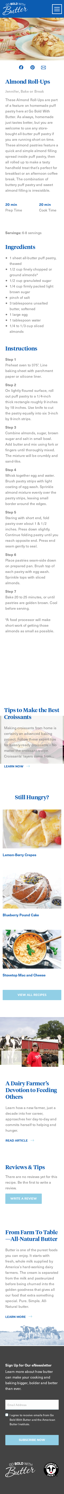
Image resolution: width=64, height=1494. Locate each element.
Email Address (17, 1405)
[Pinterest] (32, 67)
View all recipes (32, 995)
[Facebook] (21, 67)
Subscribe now (32, 1440)
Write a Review (23, 1198)
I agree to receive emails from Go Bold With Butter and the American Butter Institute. (32, 1419)
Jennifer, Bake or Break (24, 91)
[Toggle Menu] (57, 9)
